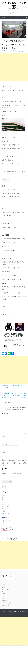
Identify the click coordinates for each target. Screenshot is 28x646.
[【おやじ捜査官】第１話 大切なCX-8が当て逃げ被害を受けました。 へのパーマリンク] (14, 29)
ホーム (3, 587)
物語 (16, 385)
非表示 (7, 179)
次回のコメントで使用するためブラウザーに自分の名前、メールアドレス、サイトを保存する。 (14, 463)
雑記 (6, 385)
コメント (5, 413)
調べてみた (21, 385)
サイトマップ (5, 511)
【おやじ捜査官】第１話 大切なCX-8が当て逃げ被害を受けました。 (13, 44)
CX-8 (12, 385)
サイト (3, 452)
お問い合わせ (5, 513)
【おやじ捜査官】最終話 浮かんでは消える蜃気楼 (20, 395)
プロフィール (5, 506)
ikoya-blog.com (21, 51)
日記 (3, 591)
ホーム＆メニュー (7, 504)
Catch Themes (19, 614)
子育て (3, 495)
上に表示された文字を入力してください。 (13, 473)
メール (4, 444)
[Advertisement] (14, 67)
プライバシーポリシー (8, 508)
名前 (4, 436)
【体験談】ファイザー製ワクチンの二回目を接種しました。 (8, 395)
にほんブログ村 (6, 521)
